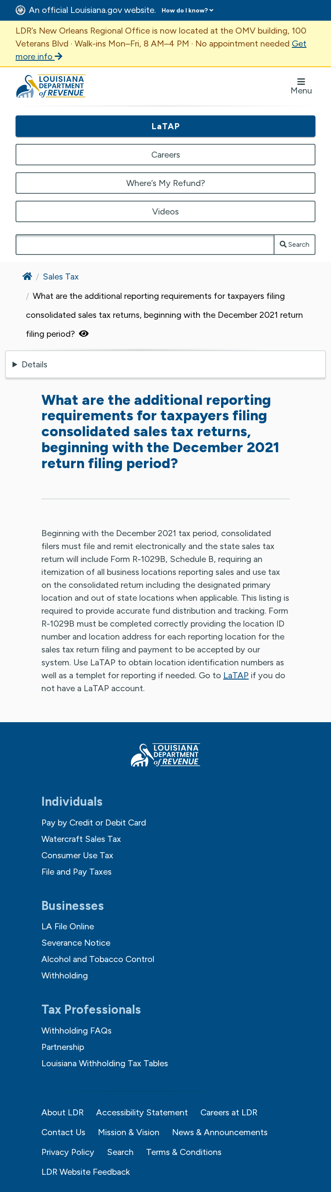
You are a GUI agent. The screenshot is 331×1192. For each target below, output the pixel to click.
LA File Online (67, 926)
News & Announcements (220, 1132)
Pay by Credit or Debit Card (93, 822)
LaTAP (165, 126)
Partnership (62, 1047)
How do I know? (185, 10)
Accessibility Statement (142, 1112)
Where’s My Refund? (165, 183)
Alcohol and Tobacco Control (97, 959)
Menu (301, 90)
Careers (165, 154)
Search (298, 244)
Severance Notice (75, 942)
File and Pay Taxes (76, 871)
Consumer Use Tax (77, 855)
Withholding (64, 975)
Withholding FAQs (76, 1030)
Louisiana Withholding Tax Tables (104, 1063)
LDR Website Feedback (85, 1172)
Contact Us (63, 1132)
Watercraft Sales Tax (81, 839)
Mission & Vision (128, 1132)
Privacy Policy (67, 1152)
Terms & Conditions (184, 1152)
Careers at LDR (228, 1112)
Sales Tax (61, 276)
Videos (165, 211)
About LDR (62, 1112)
